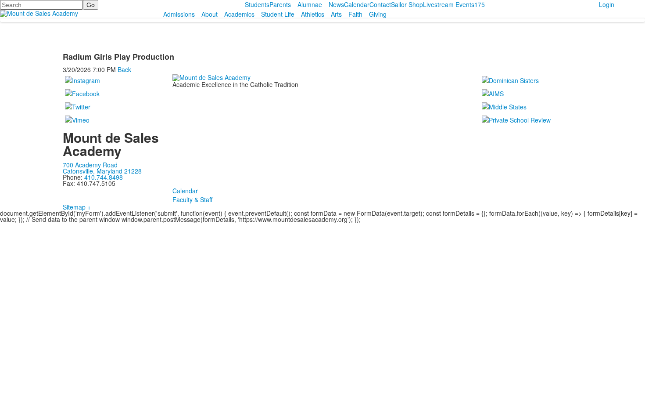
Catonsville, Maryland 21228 (102, 171)
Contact (380, 4)
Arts (336, 14)
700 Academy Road (90, 164)
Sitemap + (77, 207)
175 (479, 4)
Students (257, 4)
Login (606, 4)
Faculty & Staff (192, 199)
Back (124, 69)
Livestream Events (448, 4)
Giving (378, 14)
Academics (239, 14)
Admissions (179, 14)
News (336, 4)
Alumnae (309, 4)
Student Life (277, 14)
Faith (355, 14)
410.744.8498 (103, 177)
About (209, 14)
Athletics (312, 14)
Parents (280, 4)
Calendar (356, 4)
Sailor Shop (407, 4)
